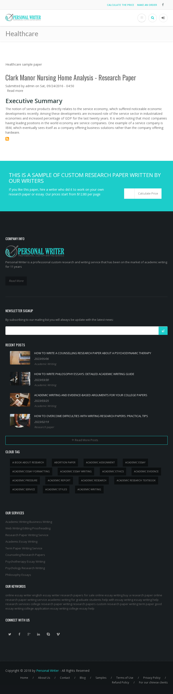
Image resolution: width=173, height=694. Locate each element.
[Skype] (48, 634)
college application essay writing (46, 608)
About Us (44, 678)
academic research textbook (136, 480)
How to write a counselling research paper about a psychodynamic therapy (92, 353)
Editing (27, 528)
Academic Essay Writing (21, 541)
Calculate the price (120, 5)
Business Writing (40, 522)
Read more (15, 90)
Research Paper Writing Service (26, 535)
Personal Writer (47, 670)
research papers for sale (77, 595)
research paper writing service (26, 600)
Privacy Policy (151, 678)
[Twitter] (9, 634)
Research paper (44, 427)
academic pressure (24, 480)
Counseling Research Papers (25, 555)
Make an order (147, 5)
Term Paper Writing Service (23, 548)
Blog (83, 678)
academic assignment (100, 462)
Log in (163, 18)
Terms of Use (124, 678)
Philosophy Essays (18, 575)
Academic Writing (45, 364)
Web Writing (13, 528)
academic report (59, 480)
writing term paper (141, 604)
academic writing (89, 489)
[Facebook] (19, 634)
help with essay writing (117, 600)
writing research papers (79, 604)
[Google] (29, 634)
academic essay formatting (31, 471)
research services (17, 604)
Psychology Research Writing (25, 568)
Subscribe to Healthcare (7, 139)
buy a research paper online (142, 595)
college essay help (81, 608)
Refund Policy (120, 682)
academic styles (56, 489)
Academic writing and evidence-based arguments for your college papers (90, 395)
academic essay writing (76, 471)
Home (24, 678)
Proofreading (41, 528)
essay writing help (146, 600)
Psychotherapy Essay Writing (25, 561)
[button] (142, 193)
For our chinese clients (153, 682)
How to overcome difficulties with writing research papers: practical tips (91, 416)
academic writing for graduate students (74, 600)
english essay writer (46, 595)
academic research (93, 480)
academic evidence (146, 471)
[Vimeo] (58, 634)
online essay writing (109, 595)
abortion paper (64, 462)
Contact (65, 678)
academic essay (135, 462)
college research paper (46, 604)
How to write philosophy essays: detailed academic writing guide (84, 374)
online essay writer (18, 595)
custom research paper (112, 604)
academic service (23, 489)
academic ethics (113, 471)
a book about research (28, 462)
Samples (101, 678)
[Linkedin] (38, 634)
